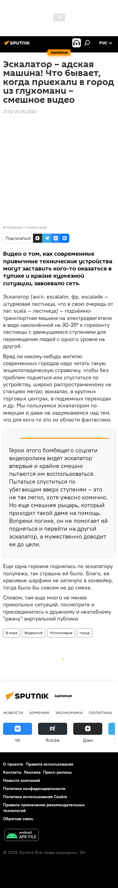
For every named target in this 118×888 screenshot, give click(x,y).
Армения (39, 712)
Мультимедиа (61, 632)
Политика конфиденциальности (34, 788)
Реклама (32, 772)
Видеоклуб (34, 632)
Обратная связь (18, 818)
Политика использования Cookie (35, 796)
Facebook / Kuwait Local (26, 227)
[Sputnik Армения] (18, 45)
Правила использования (49, 764)
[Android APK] (21, 835)
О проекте (13, 764)
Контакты (12, 772)
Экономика (69, 712)
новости (13, 712)
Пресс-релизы (57, 772)
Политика (100, 712)
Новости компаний (21, 780)
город (85, 632)
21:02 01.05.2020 (20, 111)
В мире (11, 632)
